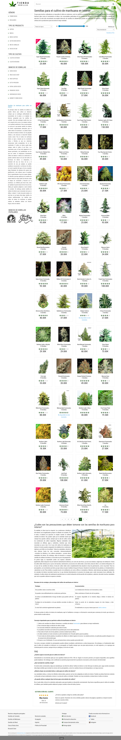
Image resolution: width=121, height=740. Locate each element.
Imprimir (37, 722)
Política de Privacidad (41, 725)
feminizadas (76, 623)
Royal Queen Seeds (15, 86)
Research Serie (12, 728)
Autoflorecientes (15, 41)
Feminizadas (13, 16)
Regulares (12, 20)
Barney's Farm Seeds (15, 98)
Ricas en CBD (13, 48)
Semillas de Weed (13, 722)
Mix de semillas (14, 45)
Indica (11, 33)
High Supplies (13, 78)
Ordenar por (111, 26)
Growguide (38, 719)
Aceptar (61, 738)
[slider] (59, 26)
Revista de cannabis (40, 716)
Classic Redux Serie (13, 725)
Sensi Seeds (13, 71)
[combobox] (43, 26)
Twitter (92, 719)
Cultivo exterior (14, 58)
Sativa (11, 29)
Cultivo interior (14, 62)
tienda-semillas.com (21, 733)
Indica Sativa (13, 37)
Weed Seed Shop (14, 75)
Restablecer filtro (110, 33)
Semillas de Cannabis (14, 716)
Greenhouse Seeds (15, 94)
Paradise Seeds (14, 90)
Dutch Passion (14, 82)
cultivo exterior (102, 607)
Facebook (93, 716)
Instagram (93, 722)
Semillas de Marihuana (14, 719)
